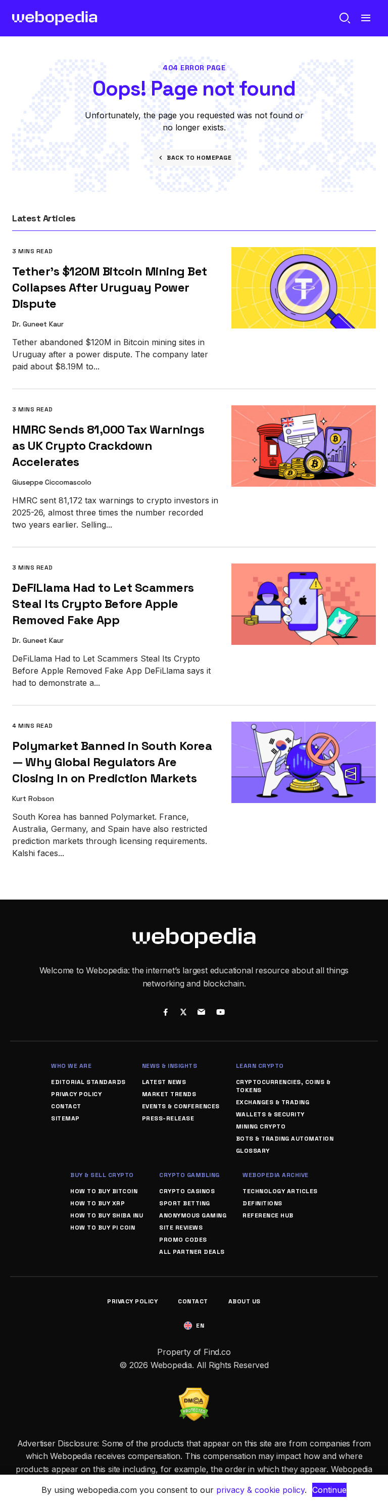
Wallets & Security (270, 1114)
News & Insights (170, 1066)
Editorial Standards (88, 1082)
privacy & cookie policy (260, 1490)
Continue (329, 1490)
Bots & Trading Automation (285, 1139)
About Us (244, 1301)
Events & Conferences (181, 1106)
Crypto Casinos (187, 1191)
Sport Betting (184, 1203)
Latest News (164, 1082)
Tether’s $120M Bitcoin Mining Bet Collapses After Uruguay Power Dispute (109, 287)
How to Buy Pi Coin (102, 1228)
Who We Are (71, 1066)
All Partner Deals (192, 1252)
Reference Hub (268, 1215)
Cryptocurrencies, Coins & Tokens (283, 1086)
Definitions (262, 1203)
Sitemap (65, 1118)
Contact (66, 1106)
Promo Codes (183, 1240)
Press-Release (168, 1118)
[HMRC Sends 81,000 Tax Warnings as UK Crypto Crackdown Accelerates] (303, 412)
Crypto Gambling (189, 1175)
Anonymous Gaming (192, 1215)
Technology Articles (280, 1191)
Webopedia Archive (276, 1175)
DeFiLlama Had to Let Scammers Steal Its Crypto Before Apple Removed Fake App (103, 604)
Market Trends (169, 1094)
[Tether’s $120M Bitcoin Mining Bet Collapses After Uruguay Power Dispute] (303, 254)
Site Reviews (181, 1228)
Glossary (253, 1151)
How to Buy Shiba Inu (106, 1215)
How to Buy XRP (97, 1203)
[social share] (165, 1013)
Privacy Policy (76, 1094)
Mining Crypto (261, 1126)
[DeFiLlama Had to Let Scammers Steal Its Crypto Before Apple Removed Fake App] (303, 570)
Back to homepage (199, 158)
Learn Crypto (260, 1066)
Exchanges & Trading (273, 1102)
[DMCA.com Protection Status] (194, 1394)
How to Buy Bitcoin (103, 1191)
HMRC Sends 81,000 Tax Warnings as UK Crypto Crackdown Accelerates (108, 445)
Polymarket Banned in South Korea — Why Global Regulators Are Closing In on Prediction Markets (112, 762)
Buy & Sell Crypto (102, 1175)
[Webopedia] (55, 18)
